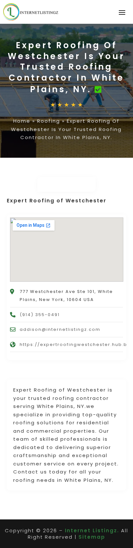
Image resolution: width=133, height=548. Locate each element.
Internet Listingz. (92, 530)
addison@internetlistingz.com (60, 329)
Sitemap (91, 537)
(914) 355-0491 (40, 315)
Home (21, 121)
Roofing (48, 121)
